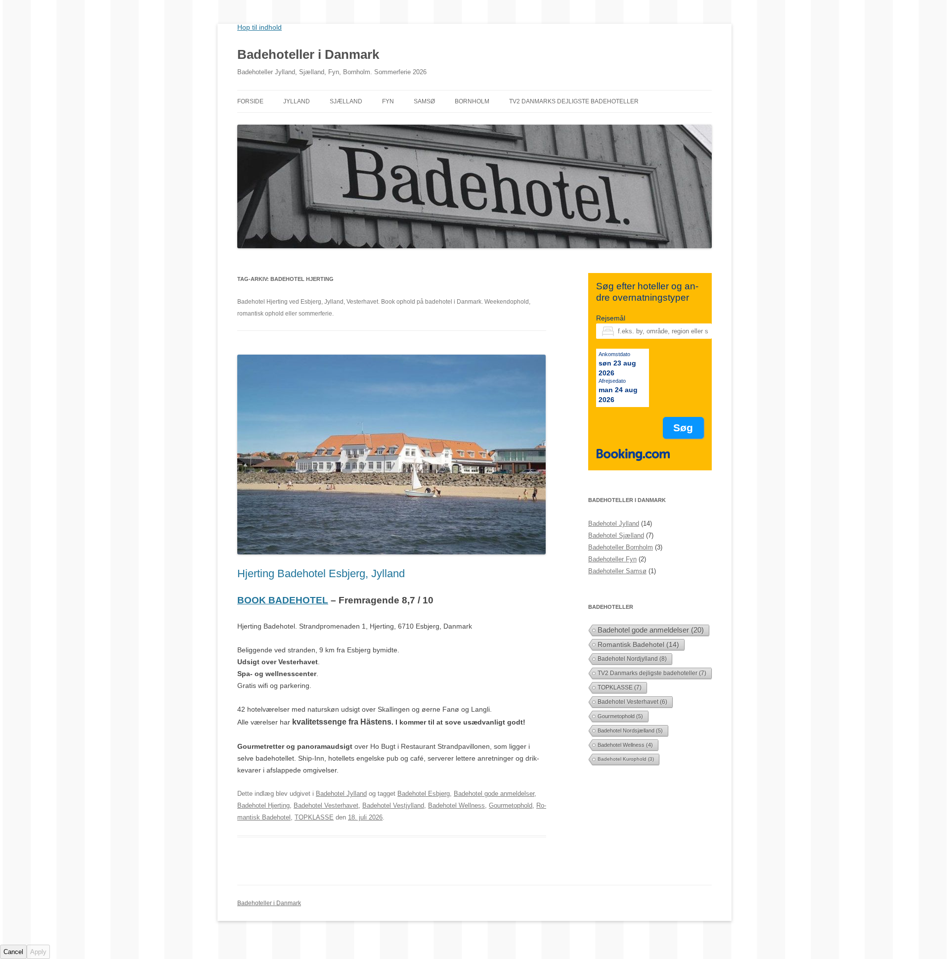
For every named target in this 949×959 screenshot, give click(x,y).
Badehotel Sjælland (616, 535)
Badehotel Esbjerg (423, 793)
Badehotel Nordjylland (632, 658)
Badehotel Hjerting (263, 805)
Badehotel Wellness (456, 805)
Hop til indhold (259, 27)
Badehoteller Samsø (617, 571)
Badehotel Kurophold (626, 759)
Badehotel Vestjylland (393, 805)
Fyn (388, 101)
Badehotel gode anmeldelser (494, 793)
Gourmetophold (510, 805)
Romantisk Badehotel (638, 644)
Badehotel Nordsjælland (630, 730)
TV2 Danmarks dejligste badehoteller (574, 101)
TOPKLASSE (314, 817)
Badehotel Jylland (341, 793)
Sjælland (346, 101)
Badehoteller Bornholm (620, 547)
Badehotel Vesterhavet (326, 805)
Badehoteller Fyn (612, 559)
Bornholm (472, 101)
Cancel (13, 952)
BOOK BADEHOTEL (282, 600)
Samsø (424, 101)
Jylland (296, 101)
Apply (38, 952)
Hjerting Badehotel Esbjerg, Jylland (321, 573)
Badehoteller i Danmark (308, 54)
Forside (250, 101)
